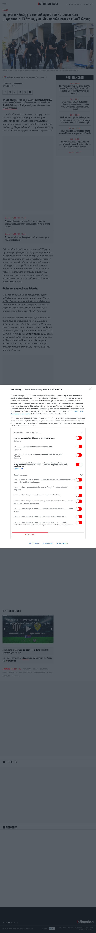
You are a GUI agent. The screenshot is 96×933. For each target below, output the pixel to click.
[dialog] (48, 466)
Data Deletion (33, 543)
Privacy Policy (62, 543)
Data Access (48, 543)
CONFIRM (30, 535)
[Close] (91, 389)
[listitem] (48, 432)
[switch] (79, 438)
